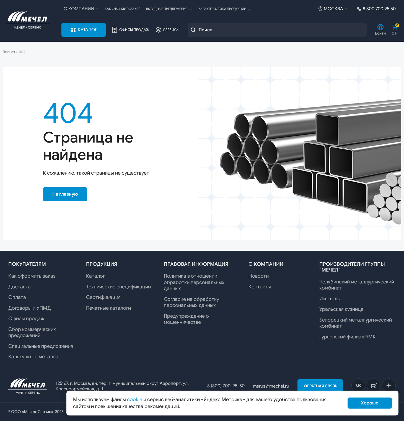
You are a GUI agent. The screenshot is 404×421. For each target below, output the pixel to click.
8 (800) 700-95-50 (226, 386)
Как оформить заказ (123, 9)
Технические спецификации (118, 287)
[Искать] (193, 30)
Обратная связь (320, 385)
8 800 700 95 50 (379, 9)
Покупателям (27, 264)
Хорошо (370, 403)
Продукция (101, 264)
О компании (79, 9)
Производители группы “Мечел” (352, 267)
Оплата (17, 297)
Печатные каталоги (108, 308)
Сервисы (171, 30)
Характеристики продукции (222, 9)
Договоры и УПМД (29, 308)
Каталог (87, 30)
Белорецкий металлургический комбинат (355, 323)
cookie (134, 399)
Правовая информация (196, 264)
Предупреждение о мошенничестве (186, 319)
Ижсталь (329, 299)
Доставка (19, 287)
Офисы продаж (134, 30)
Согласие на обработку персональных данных (191, 302)
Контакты (259, 287)
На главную (65, 194)
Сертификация (103, 297)
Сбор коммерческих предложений (32, 332)
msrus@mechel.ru (271, 386)
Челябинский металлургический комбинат (356, 285)
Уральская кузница (341, 309)
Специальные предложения (40, 346)
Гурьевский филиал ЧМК (347, 337)
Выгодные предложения (166, 9)
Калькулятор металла (33, 357)
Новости (258, 276)
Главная (9, 52)
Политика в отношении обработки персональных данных (194, 282)
